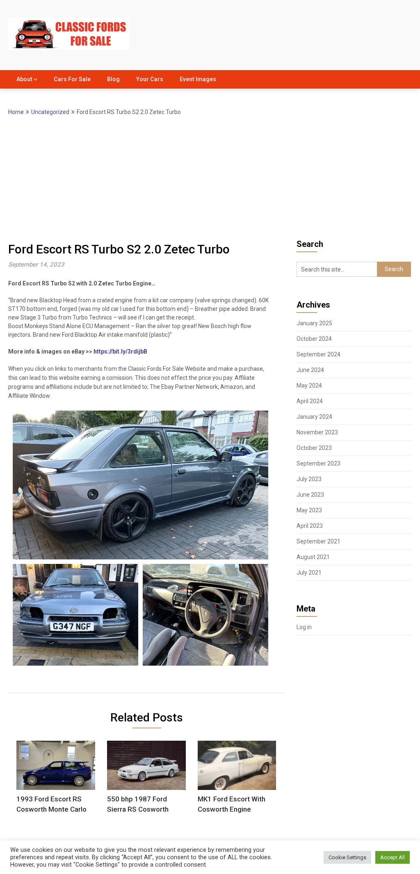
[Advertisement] (210, 178)
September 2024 (318, 354)
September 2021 (318, 541)
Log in (304, 627)
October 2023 (314, 448)
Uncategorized (50, 112)
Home (16, 112)
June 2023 (310, 494)
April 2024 (310, 401)
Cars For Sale (72, 79)
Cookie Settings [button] (347, 857)
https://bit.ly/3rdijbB (120, 351)
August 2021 (313, 557)
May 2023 (309, 510)
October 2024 (314, 338)
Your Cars (149, 79)
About (24, 79)
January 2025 (314, 323)
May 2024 (309, 385)
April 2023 (310, 526)
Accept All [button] (392, 857)
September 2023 (318, 463)
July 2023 (309, 479)
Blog (113, 79)
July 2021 (309, 572)
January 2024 (314, 416)
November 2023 (317, 432)
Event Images (198, 79)
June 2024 (310, 370)
